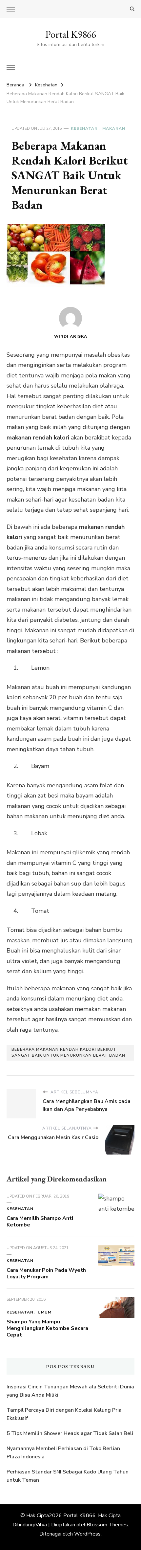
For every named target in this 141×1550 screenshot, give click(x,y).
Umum (44, 1312)
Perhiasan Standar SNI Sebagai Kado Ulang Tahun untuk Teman (68, 1476)
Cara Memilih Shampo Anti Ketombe (40, 1221)
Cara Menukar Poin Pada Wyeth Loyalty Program (46, 1273)
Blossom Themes (107, 1524)
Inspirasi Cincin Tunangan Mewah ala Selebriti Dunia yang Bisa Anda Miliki (70, 1391)
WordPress (87, 1534)
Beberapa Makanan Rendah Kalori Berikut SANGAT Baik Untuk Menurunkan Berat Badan (68, 1052)
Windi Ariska (70, 336)
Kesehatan (84, 128)
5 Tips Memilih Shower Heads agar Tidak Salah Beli (70, 1433)
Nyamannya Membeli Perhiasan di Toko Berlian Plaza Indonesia (63, 1453)
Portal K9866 (70, 34)
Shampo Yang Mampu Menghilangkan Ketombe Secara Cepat (47, 1328)
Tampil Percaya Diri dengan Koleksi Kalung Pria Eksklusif (64, 1414)
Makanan (113, 128)
